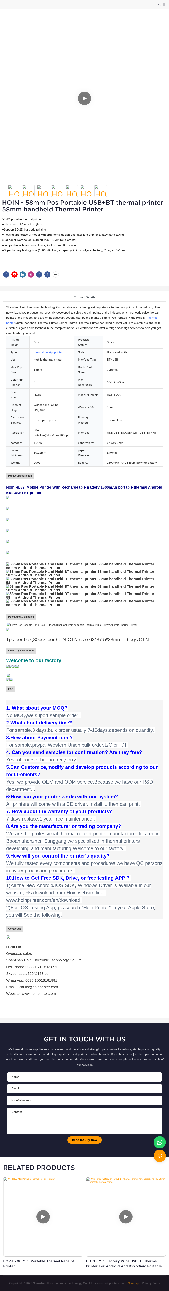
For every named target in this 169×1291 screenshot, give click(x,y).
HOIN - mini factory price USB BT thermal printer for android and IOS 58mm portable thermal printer (124, 1263)
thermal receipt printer (48, 352)
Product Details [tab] (84, 297)
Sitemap (133, 1283)
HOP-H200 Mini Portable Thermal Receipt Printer (38, 1263)
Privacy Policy (151, 1283)
